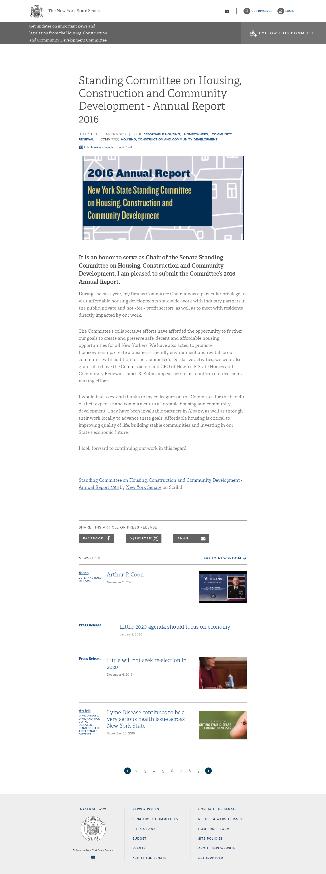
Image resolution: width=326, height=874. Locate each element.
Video (83, 573)
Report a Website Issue (220, 819)
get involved (262, 11)
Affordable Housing (161, 134)
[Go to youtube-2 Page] (93, 857)
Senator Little (90, 728)
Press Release (90, 625)
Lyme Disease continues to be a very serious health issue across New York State (146, 719)
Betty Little (89, 134)
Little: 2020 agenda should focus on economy (175, 626)
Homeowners (196, 134)
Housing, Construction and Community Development (169, 139)
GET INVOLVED (211, 858)
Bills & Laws (144, 829)
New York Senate (143, 487)
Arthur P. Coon (125, 574)
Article (84, 710)
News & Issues (145, 809)
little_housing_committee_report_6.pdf (108, 147)
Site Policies (210, 838)
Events (138, 848)
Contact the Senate (217, 809)
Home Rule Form (214, 829)
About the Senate (149, 858)
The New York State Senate (75, 11)
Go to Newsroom (222, 558)
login (290, 11)
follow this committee (288, 33)
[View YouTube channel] (227, 11)
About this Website (217, 848)
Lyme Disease (88, 715)
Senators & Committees (155, 819)
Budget (139, 838)
